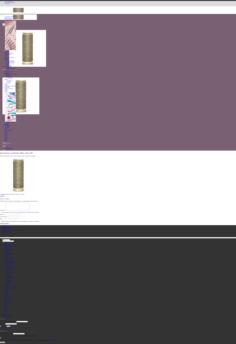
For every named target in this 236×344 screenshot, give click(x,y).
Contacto (4, 233)
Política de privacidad (6, 226)
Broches (9, 82)
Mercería (4, 69)
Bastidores (9, 66)
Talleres (3, 146)
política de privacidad (13, 338)
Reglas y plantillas (10, 68)
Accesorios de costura (9, 272)
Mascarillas (7, 126)
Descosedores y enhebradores (10, 86)
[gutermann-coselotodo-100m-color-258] (18, 193)
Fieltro (6, 139)
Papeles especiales (10, 62)
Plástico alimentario (8, 130)
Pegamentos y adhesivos (9, 57)
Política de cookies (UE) (7, 227)
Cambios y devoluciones (7, 231)
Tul (5, 133)
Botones (6, 79)
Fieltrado (6, 55)
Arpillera (6, 124)
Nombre (2, 214)
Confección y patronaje (9, 60)
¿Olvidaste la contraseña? (5, 328)
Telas (3, 122)
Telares (6, 59)
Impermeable (7, 125)
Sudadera (7, 132)
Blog (3, 234)
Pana (6, 129)
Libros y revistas (8, 20)
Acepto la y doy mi (20, 212)
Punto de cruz (10, 77)
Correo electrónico (4, 216)
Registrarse (2, 342)
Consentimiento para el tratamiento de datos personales (28, 212)
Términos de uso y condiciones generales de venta (12, 229)
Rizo (6, 141)
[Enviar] (2, 26)
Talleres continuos (8, 147)
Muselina (6, 128)
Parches (6, 90)
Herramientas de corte (9, 53)
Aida (6, 136)
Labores (4, 50)
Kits (6, 56)
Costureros (7, 271)
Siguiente (2, 196)
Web (1, 219)
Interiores (4, 142)
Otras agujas (9, 78)
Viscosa (6, 134)
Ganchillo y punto (5, 15)
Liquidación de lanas (6, 143)
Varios (6, 91)
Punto (6, 131)
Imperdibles (7, 87)
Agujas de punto (8, 17)
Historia (4, 150)
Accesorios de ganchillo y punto (11, 16)
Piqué (6, 140)
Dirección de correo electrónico (6, 333)
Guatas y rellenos (8, 54)
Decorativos (9, 80)
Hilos (6, 83)
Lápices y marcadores (9, 88)
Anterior (2, 195)
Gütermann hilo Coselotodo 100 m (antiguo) (26, 156)
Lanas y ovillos (5, 14)
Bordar (8, 75)
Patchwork (7, 64)
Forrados (9, 81)
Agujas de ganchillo (9, 18)
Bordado (6, 51)
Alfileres (6, 85)
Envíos (3, 230)
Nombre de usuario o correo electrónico (8, 321)
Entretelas (7, 137)
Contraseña (2, 323)
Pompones (7, 58)
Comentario (2, 210)
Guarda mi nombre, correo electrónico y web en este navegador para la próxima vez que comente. (20, 221)
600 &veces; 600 (13, 156)
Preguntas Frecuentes (6, 232)
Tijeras (6, 89)
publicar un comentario (20, 194)
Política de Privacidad (10, 212)
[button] (24, 66)
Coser (8, 74)
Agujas (6, 72)
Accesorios (9, 65)
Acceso (8, 326)
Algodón (6, 123)
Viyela (6, 135)
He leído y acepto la (9, 338)
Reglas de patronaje (11, 61)
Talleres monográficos (9, 148)
